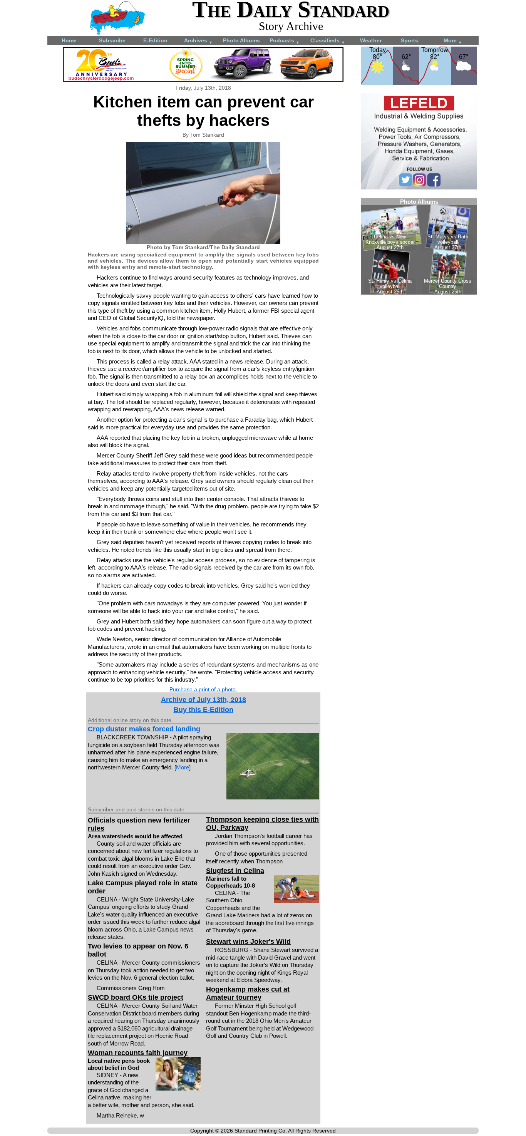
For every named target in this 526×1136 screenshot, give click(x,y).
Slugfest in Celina (235, 871)
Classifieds (327, 41)
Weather (371, 40)
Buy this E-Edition (203, 710)
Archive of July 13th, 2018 (203, 700)
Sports (409, 40)
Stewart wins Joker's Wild (248, 941)
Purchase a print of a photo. (203, 689)
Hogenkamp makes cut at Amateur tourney (248, 993)
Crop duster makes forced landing (144, 729)
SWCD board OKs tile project (135, 997)
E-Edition (155, 40)
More (453, 41)
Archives (198, 41)
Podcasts (285, 41)
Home (69, 40)
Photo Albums (241, 40)
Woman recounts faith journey (138, 1053)
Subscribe (112, 40)
